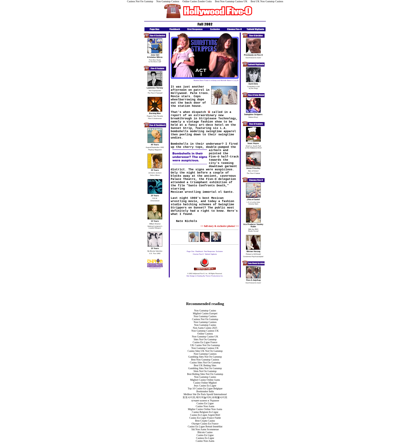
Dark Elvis (253, 84)
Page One (191, 251)
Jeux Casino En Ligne (205, 385)
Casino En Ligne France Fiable (205, 417)
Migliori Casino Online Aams (205, 379)
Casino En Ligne (205, 403)
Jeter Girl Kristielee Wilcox (155, 56)
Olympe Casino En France (205, 423)
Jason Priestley (253, 168)
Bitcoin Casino (205, 432)
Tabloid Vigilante (211, 254)
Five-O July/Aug (253, 280)
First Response (209, 251)
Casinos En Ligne (205, 438)
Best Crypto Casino (205, 420)
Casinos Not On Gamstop (205, 319)
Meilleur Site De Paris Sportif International (205, 394)
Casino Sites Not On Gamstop (205, 362)
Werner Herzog (253, 251)
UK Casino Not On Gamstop (205, 345)
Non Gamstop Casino (205, 310)
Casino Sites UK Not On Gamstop (205, 351)
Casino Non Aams (205, 406)
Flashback (199, 251)
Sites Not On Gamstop (205, 339)
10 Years (155, 221)
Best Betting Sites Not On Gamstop (205, 374)
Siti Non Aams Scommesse (205, 429)
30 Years (155, 170)
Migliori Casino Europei (205, 313)
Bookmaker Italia (205, 391)
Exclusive (219, 251)
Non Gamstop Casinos (205, 316)
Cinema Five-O (198, 254)
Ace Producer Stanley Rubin (253, 225)
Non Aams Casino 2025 (205, 327)
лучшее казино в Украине (205, 400)
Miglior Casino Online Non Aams (205, 409)
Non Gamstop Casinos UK (205, 330)
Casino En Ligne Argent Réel (205, 415)
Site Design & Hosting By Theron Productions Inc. (204, 276)
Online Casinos (205, 333)
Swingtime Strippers (253, 114)
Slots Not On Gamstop (205, 371)
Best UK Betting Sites (205, 365)
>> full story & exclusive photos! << (220, 226)
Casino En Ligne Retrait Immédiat (205, 426)
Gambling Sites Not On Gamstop (205, 356)
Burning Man (155, 113)
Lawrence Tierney (155, 88)
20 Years (155, 196)
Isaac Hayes (253, 143)
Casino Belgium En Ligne (205, 412)
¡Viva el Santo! (253, 199)
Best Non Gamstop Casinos (205, 359)
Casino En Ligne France (205, 342)
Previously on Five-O (253, 55)
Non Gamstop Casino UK (205, 336)
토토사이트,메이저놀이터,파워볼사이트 (205, 397)
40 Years (155, 145)
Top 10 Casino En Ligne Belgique (205, 388)
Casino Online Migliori (205, 382)
